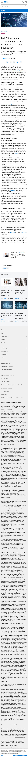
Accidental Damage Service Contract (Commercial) (13, 456)
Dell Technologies (5, 363)
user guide (5, 512)
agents (16, 153)
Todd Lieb (17, 298)
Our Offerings (4, 348)
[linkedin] (14, 62)
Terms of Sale (4, 378)
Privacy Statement (5, 381)
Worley (19, 195)
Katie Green (3, 298)
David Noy (17, 321)
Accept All (23, 755)
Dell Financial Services (6, 369)
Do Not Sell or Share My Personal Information (12, 385)
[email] (17, 62)
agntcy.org (12, 232)
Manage (2, 755)
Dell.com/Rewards (19, 737)
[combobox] (14, 6)
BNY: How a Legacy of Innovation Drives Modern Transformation (20, 292)
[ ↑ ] (14, 444)
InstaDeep (12, 190)
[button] (22, 2)
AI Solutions (4, 31)
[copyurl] (21, 62)
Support (3, 333)
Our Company (4, 351)
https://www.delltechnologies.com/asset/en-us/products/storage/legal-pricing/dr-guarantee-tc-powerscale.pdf (13, 543)
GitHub (23, 232)
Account (3, 329)
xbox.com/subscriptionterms (8, 555)
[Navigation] (2, 2)
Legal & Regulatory (5, 391)
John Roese (5, 58)
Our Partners (4, 354)
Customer (17, 288)
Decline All (16, 755)
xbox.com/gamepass (9, 559)
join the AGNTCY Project (19, 71)
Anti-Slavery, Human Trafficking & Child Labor (12, 398)
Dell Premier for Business (7, 366)
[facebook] (11, 62)
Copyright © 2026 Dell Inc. (7, 375)
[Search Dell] (25, 6)
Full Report (7, 479)
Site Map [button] (3, 339)
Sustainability (4, 288)
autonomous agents (9, 104)
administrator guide (12, 513)
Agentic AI (3, 311)
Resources (3, 357)
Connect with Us (5, 336)
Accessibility (4, 394)
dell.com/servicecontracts (8, 444)
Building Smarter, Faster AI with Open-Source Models (7, 315)
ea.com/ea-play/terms (19, 559)
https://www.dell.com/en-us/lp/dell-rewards (14, 577)
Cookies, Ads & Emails (6, 388)
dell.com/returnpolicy (7, 409)
